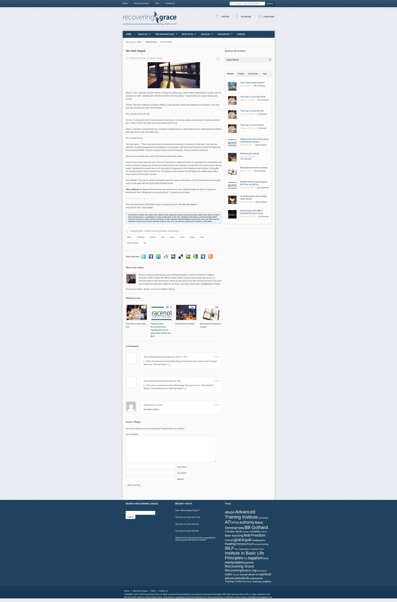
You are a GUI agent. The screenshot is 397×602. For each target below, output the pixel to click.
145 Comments (246, 159)
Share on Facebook (150, 256)
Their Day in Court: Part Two (252, 111)
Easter (153, 237)
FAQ (157, 3)
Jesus (192, 237)
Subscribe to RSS (210, 256)
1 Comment (261, 128)
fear (247, 535)
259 (217, 307)
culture (263, 531)
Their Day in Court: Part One (135, 325)
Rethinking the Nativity (184, 324)
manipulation (234, 562)
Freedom (258, 535)
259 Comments (260, 171)
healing (230, 544)
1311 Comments (263, 188)
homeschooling (261, 544)
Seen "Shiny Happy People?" (252, 83)
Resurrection (132, 243)
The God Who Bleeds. (188, 204)
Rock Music (262, 571)
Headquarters (258, 540)
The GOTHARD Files (163, 35)
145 (192, 307)
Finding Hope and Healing (156, 231)
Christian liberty (233, 531)
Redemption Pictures (211, 284)
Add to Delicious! (180, 256)
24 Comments (263, 216)
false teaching (234, 535)
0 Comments (262, 114)
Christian (141, 237)
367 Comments (259, 86)
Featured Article (151, 42)
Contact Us (170, 3)
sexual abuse (247, 574)
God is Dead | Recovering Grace (156, 381)
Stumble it (158, 256)
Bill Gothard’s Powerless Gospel (210, 325)
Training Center (233, 581)
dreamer (147, 405)
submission (256, 578)
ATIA (235, 522)
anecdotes (263, 518)
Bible (129, 237)
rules (228, 574)
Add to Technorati (188, 256)
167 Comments (263, 100)
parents (249, 562)
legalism (255, 558)
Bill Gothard (256, 527)
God (163, 237)
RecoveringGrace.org (240, 570)
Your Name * (182, 467)
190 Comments (261, 145)
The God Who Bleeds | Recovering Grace (159, 357)
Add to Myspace (203, 256)
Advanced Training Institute (241, 514)
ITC (246, 558)
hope (182, 237)
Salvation (236, 575)
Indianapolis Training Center (251, 549)
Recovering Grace (239, 566)
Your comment (132, 434)
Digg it (173, 256)
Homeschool (244, 544)
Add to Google (195, 256)
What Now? (247, 582)
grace (172, 237)
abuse (230, 512)
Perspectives (173, 231)
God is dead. (147, 208)
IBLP (229, 548)
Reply (217, 357)
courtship (254, 531)
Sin (145, 243)
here (210, 221)
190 (167, 307)
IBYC (236, 549)
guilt (248, 540)
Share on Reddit (165, 256)
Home (125, 3)
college (246, 532)
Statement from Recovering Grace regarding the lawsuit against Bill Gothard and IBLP (161, 330)
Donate (241, 34)
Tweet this (143, 256)
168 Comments (261, 202)
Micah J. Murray (156, 58)
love (202, 237)
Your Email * (182, 473)
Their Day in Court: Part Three (252, 97)
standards (241, 578)
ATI (228, 522)
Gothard (229, 540)
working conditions (262, 581)
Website (180, 479)
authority (246, 522)
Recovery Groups (141, 3)
